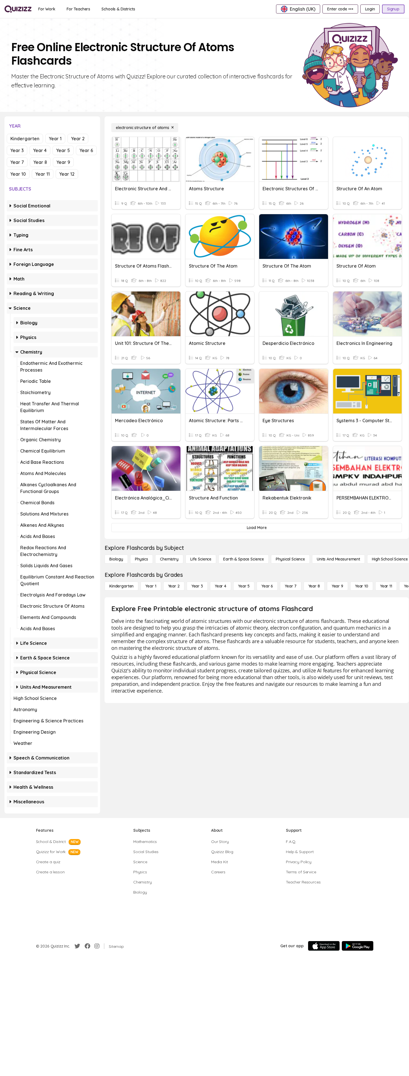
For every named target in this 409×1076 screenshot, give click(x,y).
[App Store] (324, 946)
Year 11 (42, 174)
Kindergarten (24, 138)
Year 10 (18, 174)
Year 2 (78, 138)
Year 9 (63, 162)
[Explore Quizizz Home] (17, 9)
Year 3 (17, 150)
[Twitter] (77, 946)
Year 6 (86, 150)
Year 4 (40, 150)
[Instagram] (97, 946)
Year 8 (40, 162)
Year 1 (55, 138)
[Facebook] (87, 946)
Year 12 (66, 174)
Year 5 (63, 150)
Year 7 (17, 162)
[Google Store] (357, 946)
